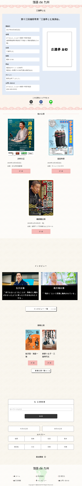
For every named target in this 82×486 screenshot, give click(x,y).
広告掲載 (18, 480)
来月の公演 (58, 429)
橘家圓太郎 (40, 219)
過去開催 (39, 457)
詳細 (21, 171)
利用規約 (40, 476)
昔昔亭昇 (61, 159)
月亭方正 (21, 159)
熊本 (65, 438)
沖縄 (65, 447)
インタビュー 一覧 (41, 309)
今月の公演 (24, 429)
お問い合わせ (64, 480)
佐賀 (49, 438)
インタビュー (42, 480)
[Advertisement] (41, 251)
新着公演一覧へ (41, 370)
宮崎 (49, 447)
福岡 (16, 438)
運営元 (62, 476)
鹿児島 (16, 447)
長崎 (32, 438)
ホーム (17, 476)
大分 (32, 447)
